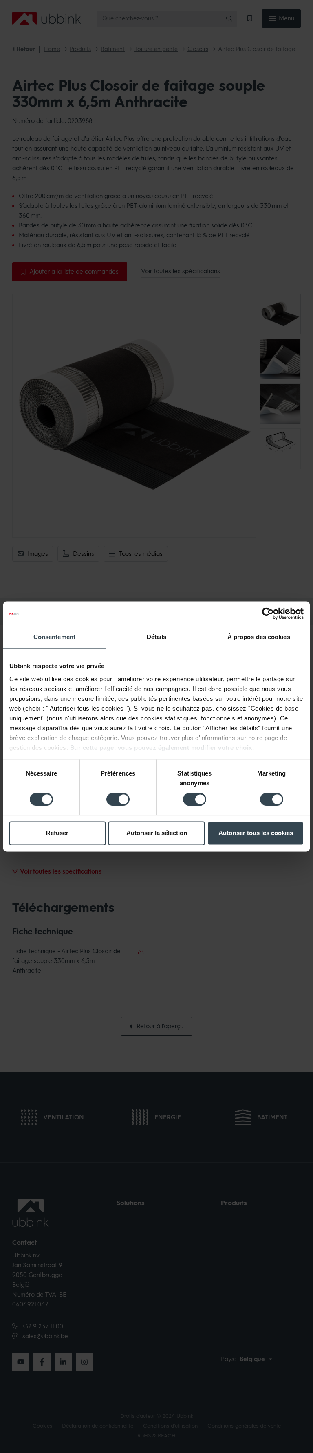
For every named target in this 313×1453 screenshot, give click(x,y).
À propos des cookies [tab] (258, 636)
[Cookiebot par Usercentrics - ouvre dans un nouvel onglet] (268, 613)
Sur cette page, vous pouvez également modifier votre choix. (162, 747)
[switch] (118, 799)
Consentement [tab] (54, 636)
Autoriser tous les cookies (255, 833)
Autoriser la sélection (156, 833)
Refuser (57, 833)
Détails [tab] (157, 636)
